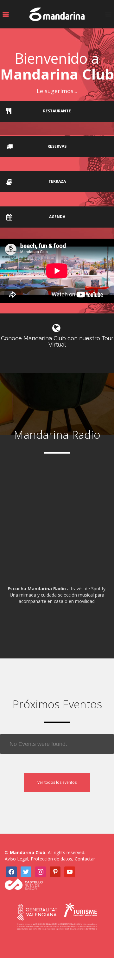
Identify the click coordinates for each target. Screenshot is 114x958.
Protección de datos (51, 859)
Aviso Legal (16, 859)
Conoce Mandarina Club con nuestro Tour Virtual (57, 341)
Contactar (85, 859)
